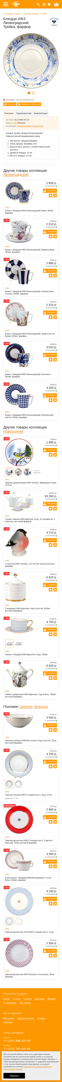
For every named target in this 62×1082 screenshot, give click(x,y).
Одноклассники (25, 1018)
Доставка (39, 998)
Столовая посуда (11, 14)
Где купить (25, 1002)
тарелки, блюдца (33, 707)
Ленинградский (24, 126)
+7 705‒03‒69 (16, 1048)
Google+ (41, 1018)
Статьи (16, 998)
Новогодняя (37, 126)
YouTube (8, 1022)
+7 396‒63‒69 (16, 1040)
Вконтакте (8, 1018)
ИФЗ (44, 14)
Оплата (27, 998)
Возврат (52, 998)
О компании (9, 1002)
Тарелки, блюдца (31, 14)
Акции (6, 998)
